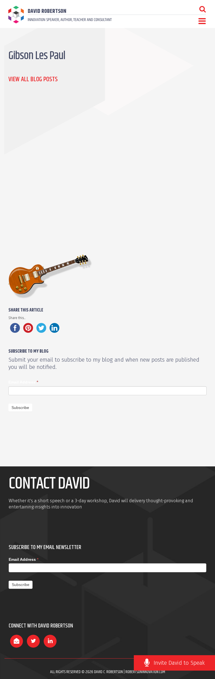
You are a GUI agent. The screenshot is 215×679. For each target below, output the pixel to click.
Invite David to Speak (179, 663)
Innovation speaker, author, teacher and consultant (70, 19)
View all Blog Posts (33, 79)
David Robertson (47, 11)
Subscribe (20, 407)
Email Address (23, 382)
